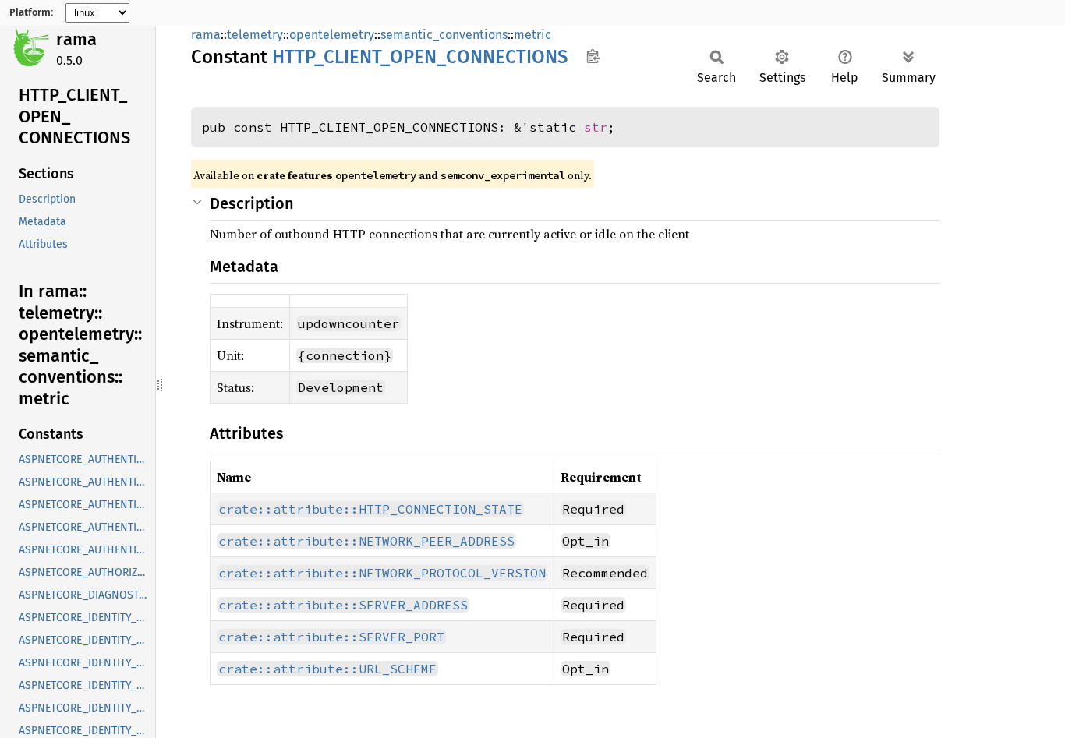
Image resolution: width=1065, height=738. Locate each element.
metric (532, 34)
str (595, 127)
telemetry (255, 34)
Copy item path (593, 56)
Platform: (31, 12)
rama (76, 39)
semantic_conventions (444, 34)
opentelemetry (331, 34)
